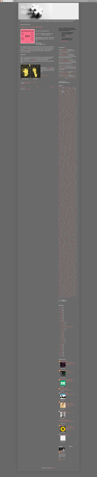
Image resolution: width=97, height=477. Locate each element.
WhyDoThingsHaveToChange (66, 379)
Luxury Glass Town (71, 193)
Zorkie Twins (66, 297)
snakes (66, 250)
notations (66, 207)
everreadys (62, 152)
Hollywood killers (72, 170)
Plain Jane (73, 214)
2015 (61, 347)
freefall (61, 162)
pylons (66, 223)
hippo (62, 170)
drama (72, 145)
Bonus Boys (61, 118)
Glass (66, 164)
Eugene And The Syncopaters (71, 151)
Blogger (53, 467)
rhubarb (68, 229)
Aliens (72, 99)
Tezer (69, 268)
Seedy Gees (62, 242)
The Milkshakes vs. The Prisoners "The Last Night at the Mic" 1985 (70, 363)
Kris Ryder (61, 186)
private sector (61, 220)
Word (76, 292)
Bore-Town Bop (66, 118)
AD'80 (68, 95)
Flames (63, 158)
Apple (76, 102)
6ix (60, 94)
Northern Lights (61, 207)
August (62, 330)
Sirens (73, 247)
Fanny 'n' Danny (61, 155)
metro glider (61, 198)
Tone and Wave (63, 411)
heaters (60, 169)
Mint (72, 198)
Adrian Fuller (67, 96)
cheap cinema (73, 127)
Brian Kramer (73, 120)
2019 (61, 318)
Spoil (66, 256)
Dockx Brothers (72, 144)
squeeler (62, 257)
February (63, 340)
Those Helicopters (70, 269)
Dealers (69, 139)
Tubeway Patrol (69, 280)
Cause (70, 126)
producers (66, 220)
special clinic (61, 254)
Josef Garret (73, 181)
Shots (68, 244)
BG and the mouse (72, 112)
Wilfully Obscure (63, 370)
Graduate (65, 167)
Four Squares (71, 158)
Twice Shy (63, 281)
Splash (75, 255)
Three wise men (61, 272)
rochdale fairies (61, 232)
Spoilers (70, 256)
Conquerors (66, 132)
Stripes (66, 262)
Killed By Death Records (65, 420)
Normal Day (73, 206)
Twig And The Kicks (69, 281)
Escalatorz (63, 151)
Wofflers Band (65, 292)
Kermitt (74, 183)
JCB (73, 175)
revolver (64, 229)
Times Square (70, 273)
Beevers (74, 111)
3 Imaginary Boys (65, 93)
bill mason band (64, 113)
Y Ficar (64, 294)
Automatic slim (66, 107)
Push (63, 223)
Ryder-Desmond (66, 237)
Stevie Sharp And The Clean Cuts (64, 260)
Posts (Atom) (28, 89)
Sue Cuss (64, 263)
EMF (70, 149)
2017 (61, 344)
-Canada (71, 87)
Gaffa (76, 162)
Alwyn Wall (61, 100)
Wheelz (64, 291)
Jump (63, 182)
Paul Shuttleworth (63, 211)
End (64, 150)
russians (60, 237)
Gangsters (66, 163)
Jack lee (69, 175)
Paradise (70, 210)
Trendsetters (64, 279)
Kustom (70, 186)
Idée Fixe (71, 173)
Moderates (75, 199)
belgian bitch (61, 112)
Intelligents (71, 174)
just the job (73, 182)
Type (72, 282)
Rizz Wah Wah (72, 231)
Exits (66, 152)
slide (76, 248)
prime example (66, 219)
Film (59, 157)
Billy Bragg (49, 67)
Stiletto (72, 260)
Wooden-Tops (71, 292)
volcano (67, 288)
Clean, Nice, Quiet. (64, 388)
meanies (74, 195)
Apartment (63, 102)
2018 (61, 320)
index (62, 174)
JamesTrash (65, 60)
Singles (61, 247)
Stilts (76, 260)
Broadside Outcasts (68, 121)
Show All (75, 443)
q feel (70, 223)
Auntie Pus (68, 106)
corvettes (65, 133)
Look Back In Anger (68, 192)
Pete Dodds (71, 212)
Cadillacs (68, 124)
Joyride (60, 182)
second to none (74, 241)
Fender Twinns (65, 156)
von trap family (72, 288)
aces (64, 95)
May (62, 335)
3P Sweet (71, 93)
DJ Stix (64, 65)
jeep (65, 176)
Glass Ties (71, 164)
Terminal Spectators (63, 268)
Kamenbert (66, 183)
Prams (72, 217)
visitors (72, 287)
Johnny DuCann (66, 180)
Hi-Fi (72, 169)
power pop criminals (64, 434)
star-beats (70, 257)
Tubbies (75, 279)
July (62, 332)
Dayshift (69, 138)
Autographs (61, 107)
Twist (74, 281)
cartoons (75, 125)
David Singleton (64, 138)
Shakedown (73, 243)
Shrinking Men (73, 244)
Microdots (68, 198)
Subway (60, 263)
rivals (68, 231)
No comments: (34, 82)
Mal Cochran (65, 194)
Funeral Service (70, 162)
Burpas (60, 124)
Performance (74, 211)
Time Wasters (64, 273)
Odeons (74, 207)
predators (71, 218)
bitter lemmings (74, 113)
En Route (60, 150)
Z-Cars (75, 294)
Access (60, 95)
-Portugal (65, 90)
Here (67, 36)
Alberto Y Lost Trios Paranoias (64, 99)
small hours (68, 249)
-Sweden (73, 90)
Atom (70, 105)
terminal (75, 267)
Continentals (61, 133)
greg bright (73, 167)
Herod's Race (65, 169)
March (62, 338)
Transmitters (73, 276)
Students (70, 262)
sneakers (70, 250)
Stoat (65, 261)
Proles (70, 220)
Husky (64, 173)
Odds (70, 207)
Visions (68, 287)
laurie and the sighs (62, 188)
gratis (70, 167)
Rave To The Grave (66, 225)
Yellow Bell (68, 294)
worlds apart (62, 293)
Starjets (74, 257)
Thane (72, 268)
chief (62, 130)
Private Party (73, 219)
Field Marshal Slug (72, 156)
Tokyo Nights (32, 59)
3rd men (75, 93)
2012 (61, 352)
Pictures (68, 214)
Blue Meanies (64, 115)
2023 (61, 312)
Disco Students (66, 144)
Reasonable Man (74, 225)
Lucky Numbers (63, 193)
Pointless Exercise (62, 217)
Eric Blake (72, 150)
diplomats (73, 143)
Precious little (66, 218)
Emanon (66, 149)
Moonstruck (61, 201)
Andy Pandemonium (68, 100)
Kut (73, 186)
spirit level (65, 255)
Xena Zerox (72, 293)
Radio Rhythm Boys (63, 224)
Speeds (75, 254)
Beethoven (69, 111)
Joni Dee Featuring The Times (64, 181)
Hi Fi (70, 169)
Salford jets (71, 238)
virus (64, 287)
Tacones (64, 266)
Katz (71, 183)
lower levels (75, 192)
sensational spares (73, 242)
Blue (59, 115)
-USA (66, 91)
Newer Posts (23, 87)
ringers (60, 231)
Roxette (70, 235)
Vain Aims (61, 285)
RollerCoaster (71, 232)
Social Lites (61, 251)
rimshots (74, 230)
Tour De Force (65, 276)
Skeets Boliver (64, 248)
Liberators (72, 189)
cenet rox (73, 126)
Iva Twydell (64, 175)
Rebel (65, 226)
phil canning (70, 213)
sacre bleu (66, 238)
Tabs (61, 266)
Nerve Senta (69, 204)
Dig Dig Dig (69, 143)
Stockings (69, 261)
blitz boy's (73, 114)
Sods (65, 251)
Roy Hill (74, 235)
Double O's (67, 145)
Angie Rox (65, 101)
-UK (24, 83)
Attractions (62, 106)
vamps (66, 286)
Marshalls (70, 194)
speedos (71, 254)
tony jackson (71, 274)
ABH (67, 94)
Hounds (60, 173)
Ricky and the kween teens (66, 230)
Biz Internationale (63, 114)
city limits (70, 130)
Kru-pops (65, 186)
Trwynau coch (70, 279)
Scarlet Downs (61, 241)
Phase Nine (65, 213)
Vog (63, 288)
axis (64, 108)
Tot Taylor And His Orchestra (67, 275)
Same (76, 238)
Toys (69, 276)
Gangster (61, 163)
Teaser (72, 266)
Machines (60, 194)
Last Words (73, 187)
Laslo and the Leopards (67, 187)
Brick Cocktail (61, 121)
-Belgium (66, 87)
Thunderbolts (68, 272)
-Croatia (75, 87)
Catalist (66, 126)
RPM (59, 236)
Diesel (64, 143)
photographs (62, 214)
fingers (66, 157)
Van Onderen (71, 286)
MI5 (65, 198)
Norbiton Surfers (67, 206)
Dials (61, 143)
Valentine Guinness (67, 285)
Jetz (76, 176)
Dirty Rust (60, 144)
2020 (61, 317)
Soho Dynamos (69, 251)
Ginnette (61, 164)
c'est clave (64, 124)
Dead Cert (73, 138)
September (63, 328)
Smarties (73, 249)
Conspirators (73, 132)
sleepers (72, 248)
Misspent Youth (64, 199)
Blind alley (69, 114)
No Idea (72, 205)
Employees (73, 149)
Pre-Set (61, 218)
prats (76, 217)
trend (60, 279)
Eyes (74, 152)
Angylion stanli (70, 101)
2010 (61, 355)
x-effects (67, 293)
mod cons (70, 199)
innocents (66, 174)
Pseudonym (75, 220)
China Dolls (66, 130)
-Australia (60, 87)
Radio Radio (74, 223)
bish (69, 113)
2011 (61, 354)
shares (65, 244)
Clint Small (61, 131)
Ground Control (67, 168)
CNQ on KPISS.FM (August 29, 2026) (66, 389)
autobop (73, 106)
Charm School (67, 127)
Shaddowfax (62, 243)
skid (69, 248)
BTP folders (75, 121)
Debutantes (73, 139)
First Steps (70, 157)
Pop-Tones (68, 217)
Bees (65, 111)
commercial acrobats (71, 131)
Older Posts (52, 87)
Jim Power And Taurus (63, 177)
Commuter (60, 132)
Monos (74, 200)
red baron (69, 226)
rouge (67, 235)
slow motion (62, 249)
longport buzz (61, 192)
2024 (61, 310)
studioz (74, 262)
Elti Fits (62, 149)
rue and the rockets (72, 236)
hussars (67, 173)
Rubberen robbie (64, 236)
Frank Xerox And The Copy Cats (71, 161)
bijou (59, 113)
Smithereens (61, 250)
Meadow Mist (69, 195)
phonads (75, 213)
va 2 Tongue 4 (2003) (69, 412)
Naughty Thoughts (62, 204)
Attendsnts (75, 105)
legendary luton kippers (64, 189)
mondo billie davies (67, 200)
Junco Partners (68, 182)
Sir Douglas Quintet (67, 247)
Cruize (73, 133)
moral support (66, 201)
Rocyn (67, 232)
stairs (66, 257)
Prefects (75, 218)
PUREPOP (62, 425)
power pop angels (63, 392)
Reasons (61, 226)
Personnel (61, 212)
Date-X (72, 137)
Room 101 (27, 83)
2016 (61, 345)
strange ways (74, 261)
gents (76, 163)
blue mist (68, 115)
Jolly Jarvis (65, 71)
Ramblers (70, 224)
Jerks (73, 176)
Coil (65, 131)
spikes (61, 255)
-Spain (69, 90)
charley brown (61, 127)
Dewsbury (39, 34)
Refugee (74, 226)
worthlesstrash (65, 40)
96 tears (63, 94)
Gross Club (61, 168)
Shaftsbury (68, 243)
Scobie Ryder (67, 241)
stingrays (61, 261)
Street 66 (61, 262)
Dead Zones (61, 139)
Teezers (66, 267)
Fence (61, 156)
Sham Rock (61, 244)
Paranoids (75, 210)
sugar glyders (69, 263)
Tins (74, 273)
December (63, 322)
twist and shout (67, 282)
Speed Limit (66, 254)
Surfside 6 (75, 263)
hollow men (67, 170)
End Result (67, 150)
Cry (76, 133)
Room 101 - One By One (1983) (31, 27)
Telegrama (71, 267)
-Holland (72, 88)
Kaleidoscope (61, 183)
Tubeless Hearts (62, 280)
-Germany (66, 88)
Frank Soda (62, 161)
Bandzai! (71, 108)
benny (66, 112)
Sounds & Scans (44, 75)
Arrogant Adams (65, 105)
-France (61, 88)
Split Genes (62, 256)
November (63, 323)
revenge (60, 229)
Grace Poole (61, 167)
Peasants (69, 211)
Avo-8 (61, 108)
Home (38, 87)
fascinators (67, 155)
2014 (61, 349)
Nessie (74, 204)
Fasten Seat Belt (74, 155)
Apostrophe (71, 102)
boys (72, 118)
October (62, 325)
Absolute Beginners (72, 94)
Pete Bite (66, 212)
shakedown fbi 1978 (63, 50)
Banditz (67, 108)
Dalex (69, 136)
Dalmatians (73, 136)
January (62, 342)
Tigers (73, 272)
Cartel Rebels (66, 125)
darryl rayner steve (66, 137)
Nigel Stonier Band (66, 205)
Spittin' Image (70, 255)
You (72, 294)
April (62, 337)
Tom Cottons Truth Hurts (63, 274)
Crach (70, 133)
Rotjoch (63, 235)
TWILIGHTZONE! (63, 361)
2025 (61, 309)
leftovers (75, 188)
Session (26, 49)
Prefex (61, 219)
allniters (75, 99)
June (62, 333)
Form (66, 158)
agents (72, 96)
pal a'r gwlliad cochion (63, 210)
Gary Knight (71, 163)
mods (61, 200)
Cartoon (71, 125)
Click (74, 130)
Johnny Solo (73, 180)
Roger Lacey (65, 54)
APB (67, 102)
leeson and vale (69, 188)
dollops (60, 145)
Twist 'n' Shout (61, 282)
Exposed (70, 152)
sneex (74, 250)
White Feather (70, 291)
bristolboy (65, 49)
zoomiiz (61, 297)
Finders (62, 157)
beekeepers (61, 111)
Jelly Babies (69, 176)
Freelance (65, 162)
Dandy (60, 137)
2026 (61, 307)
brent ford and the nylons (68, 119)
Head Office (73, 168)
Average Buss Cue (73, 107)
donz (63, 145)
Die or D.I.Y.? (62, 402)
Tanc (68, 266)
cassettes (61, 126)
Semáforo (67, 242)
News (60, 205)
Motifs (72, 201)
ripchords (64, 231)
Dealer (65, 139)
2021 (61, 315)
